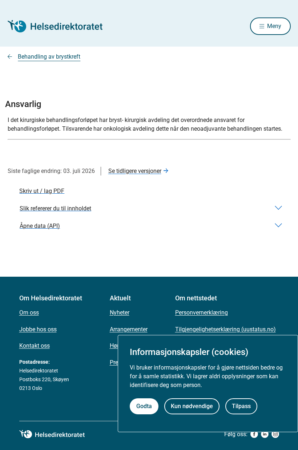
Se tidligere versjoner (134, 170)
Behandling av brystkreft (49, 56)
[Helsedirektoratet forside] (60, 26)
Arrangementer (129, 329)
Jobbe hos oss (38, 329)
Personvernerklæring (201, 312)
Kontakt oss (34, 345)
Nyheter (119, 312)
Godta (144, 406)
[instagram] (275, 434)
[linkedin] (265, 434)
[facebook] (254, 434)
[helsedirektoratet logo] (57, 434)
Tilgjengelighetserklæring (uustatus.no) (225, 329)
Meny (274, 26)
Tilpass (241, 406)
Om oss (29, 312)
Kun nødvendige (192, 406)
